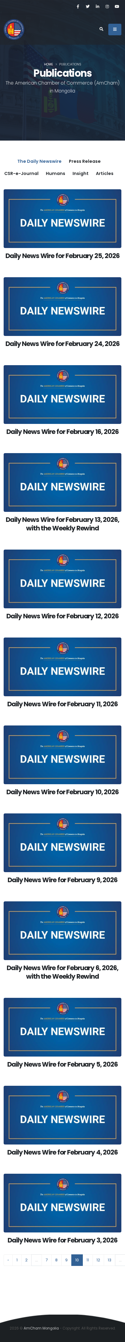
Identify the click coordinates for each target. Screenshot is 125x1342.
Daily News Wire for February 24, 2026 (62, 343)
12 (98, 1260)
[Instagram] (107, 6)
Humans (55, 173)
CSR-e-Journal (21, 173)
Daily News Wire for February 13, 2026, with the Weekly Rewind (62, 524)
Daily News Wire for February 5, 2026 (62, 1064)
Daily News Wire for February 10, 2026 (62, 792)
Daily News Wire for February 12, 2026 (62, 616)
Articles (104, 173)
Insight (81, 173)
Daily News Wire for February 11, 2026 (62, 704)
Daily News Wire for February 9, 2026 (62, 880)
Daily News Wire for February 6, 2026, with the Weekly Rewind (62, 972)
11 (87, 1260)
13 (109, 1260)
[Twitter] (87, 6)
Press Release (85, 161)
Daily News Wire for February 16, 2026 (62, 431)
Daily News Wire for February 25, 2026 (62, 255)
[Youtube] (117, 6)
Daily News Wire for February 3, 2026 (62, 1240)
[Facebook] (78, 6)
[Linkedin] (97, 6)
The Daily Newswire (39, 161)
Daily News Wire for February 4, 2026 (62, 1152)
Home (48, 64)
